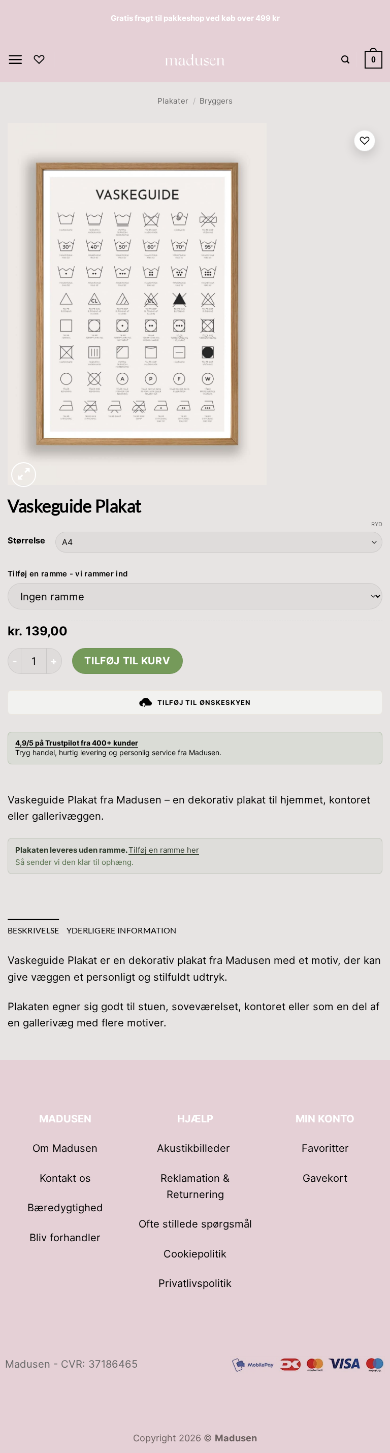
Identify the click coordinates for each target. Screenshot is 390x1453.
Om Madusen (65, 1148)
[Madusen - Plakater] (195, 59)
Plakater (172, 101)
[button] (15, 59)
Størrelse (26, 540)
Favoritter (325, 1148)
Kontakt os (65, 1178)
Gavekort (325, 1178)
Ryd (376, 524)
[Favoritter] (39, 59)
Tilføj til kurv (127, 661)
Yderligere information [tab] (122, 930)
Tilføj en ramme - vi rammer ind (67, 573)
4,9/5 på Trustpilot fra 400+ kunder (76, 742)
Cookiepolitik (195, 1253)
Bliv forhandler (65, 1237)
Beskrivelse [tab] (33, 930)
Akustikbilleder (195, 1148)
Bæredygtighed (65, 1207)
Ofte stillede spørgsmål (195, 1223)
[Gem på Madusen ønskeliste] (364, 140)
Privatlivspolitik (195, 1283)
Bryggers (216, 101)
